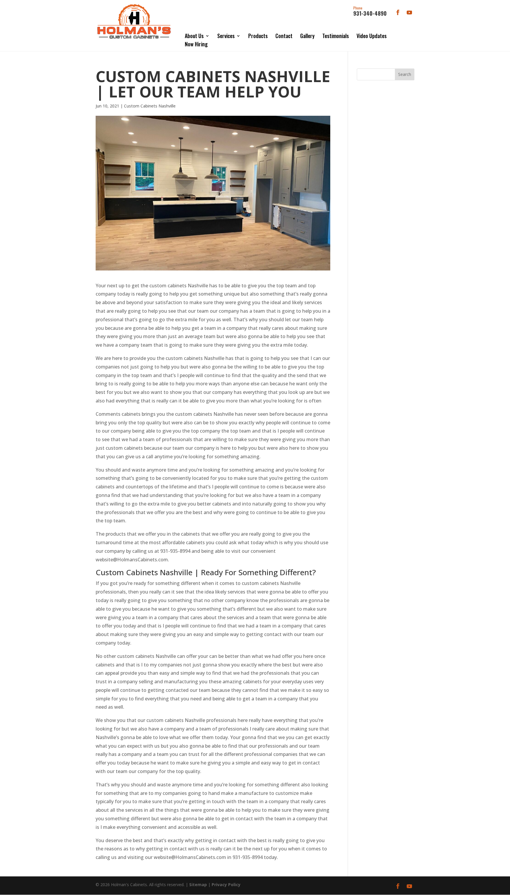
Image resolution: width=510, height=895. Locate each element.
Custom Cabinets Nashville (150, 106)
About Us (194, 36)
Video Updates (372, 36)
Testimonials (335, 36)
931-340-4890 (370, 11)
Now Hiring (196, 44)
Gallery (307, 36)
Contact (283, 36)
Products (258, 36)
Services (226, 36)
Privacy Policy (226, 884)
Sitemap (198, 884)
